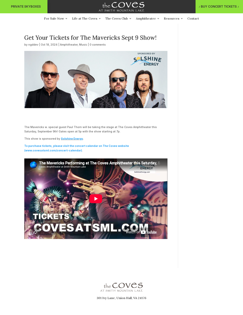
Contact (193, 18)
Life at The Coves (84, 18)
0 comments (98, 44)
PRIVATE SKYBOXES (26, 6)
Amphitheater (146, 18)
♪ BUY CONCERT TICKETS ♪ (219, 6)
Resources (171, 18)
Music (83, 44)
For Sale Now (54, 18)
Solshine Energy (72, 138)
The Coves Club (116, 18)
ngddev (33, 44)
